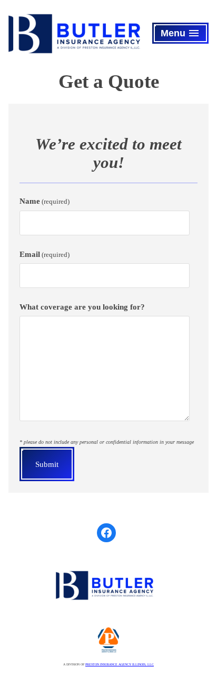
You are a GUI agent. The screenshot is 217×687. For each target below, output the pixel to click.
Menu (183, 35)
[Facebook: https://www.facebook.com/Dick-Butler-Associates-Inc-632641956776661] (106, 532)
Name (44, 201)
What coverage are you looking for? (82, 307)
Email (44, 254)
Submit (46, 464)
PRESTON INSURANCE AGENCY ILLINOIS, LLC (119, 664)
